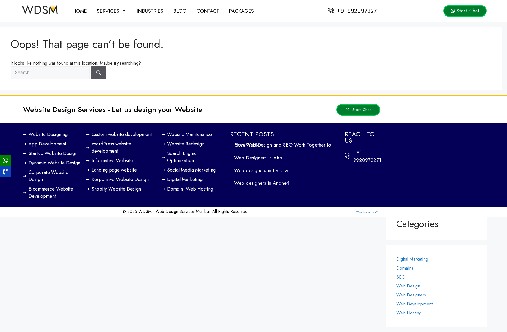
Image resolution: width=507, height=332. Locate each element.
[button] (112, 10)
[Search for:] (51, 72)
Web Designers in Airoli (259, 157)
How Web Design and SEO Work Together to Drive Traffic (282, 144)
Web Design (408, 286)
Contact (207, 10)
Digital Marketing (412, 259)
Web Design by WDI (368, 212)
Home (79, 10)
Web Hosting (408, 313)
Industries (150, 10)
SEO (400, 277)
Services (108, 10)
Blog (179, 10)
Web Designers (411, 295)
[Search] (98, 72)
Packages (241, 10)
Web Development (414, 304)
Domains (404, 268)
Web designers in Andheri (261, 183)
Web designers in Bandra (261, 170)
